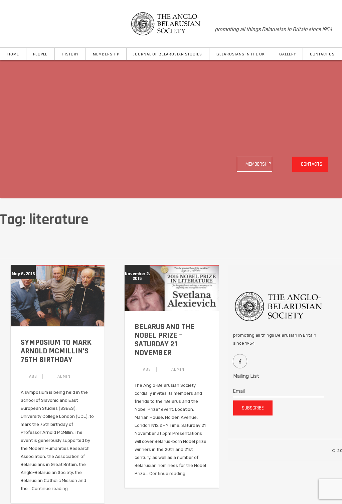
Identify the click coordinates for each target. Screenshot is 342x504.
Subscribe (253, 408)
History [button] (70, 54)
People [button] (40, 54)
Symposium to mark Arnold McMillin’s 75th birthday (56, 351)
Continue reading (50, 488)
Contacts (311, 164)
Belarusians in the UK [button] (240, 54)
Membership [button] (106, 54)
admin (63, 376)
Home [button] (13, 54)
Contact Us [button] (322, 54)
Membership (258, 164)
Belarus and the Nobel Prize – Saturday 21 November (164, 340)
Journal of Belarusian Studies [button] (167, 54)
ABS (33, 376)
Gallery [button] (287, 54)
